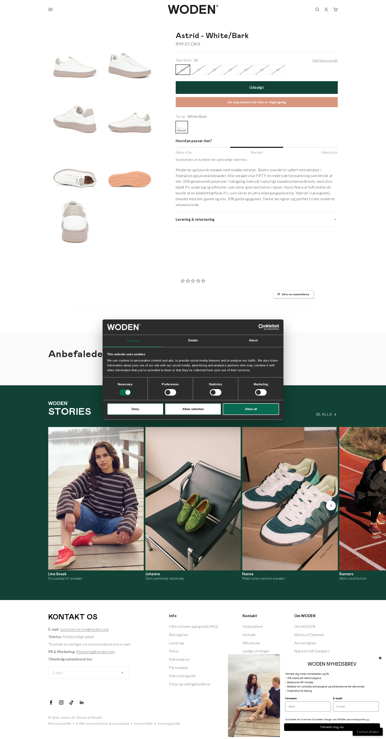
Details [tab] (193, 340)
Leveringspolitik (169, 723)
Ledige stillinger (256, 651)
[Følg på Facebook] (51, 702)
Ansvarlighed (305, 643)
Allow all (251, 409)
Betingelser (179, 634)
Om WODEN (304, 626)
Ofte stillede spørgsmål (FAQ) (193, 626)
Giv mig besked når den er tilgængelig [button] (256, 102)
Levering (176, 643)
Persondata (178, 667)
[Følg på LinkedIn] (81, 702)
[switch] (170, 392)
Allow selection (193, 409)
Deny (135, 409)
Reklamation (179, 659)
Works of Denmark (309, 634)
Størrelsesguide (182, 676)
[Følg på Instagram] (61, 702)
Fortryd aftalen (368, 732)
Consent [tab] (133, 341)
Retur (174, 651)
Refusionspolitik (59, 723)
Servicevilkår (143, 723)
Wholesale (251, 643)
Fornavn (291, 698)
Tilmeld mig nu (332, 727)
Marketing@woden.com (95, 651)
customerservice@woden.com (84, 629)
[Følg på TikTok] (71, 702)
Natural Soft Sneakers (312, 651)
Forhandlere (253, 626)
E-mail (337, 698)
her (367, 719)
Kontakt (249, 634)
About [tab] (253, 340)
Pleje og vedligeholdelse (189, 684)
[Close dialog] (380, 658)
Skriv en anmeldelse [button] (295, 294)
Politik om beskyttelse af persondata (102, 723)
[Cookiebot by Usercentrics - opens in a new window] (261, 327)
